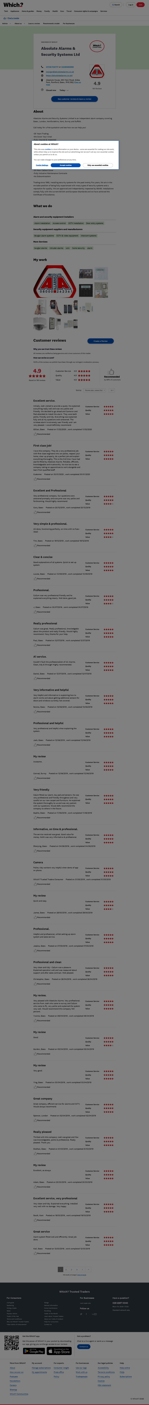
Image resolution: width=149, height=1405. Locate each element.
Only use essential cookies (97, 165)
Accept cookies (66, 165)
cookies (48, 149)
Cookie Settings (42, 165)
